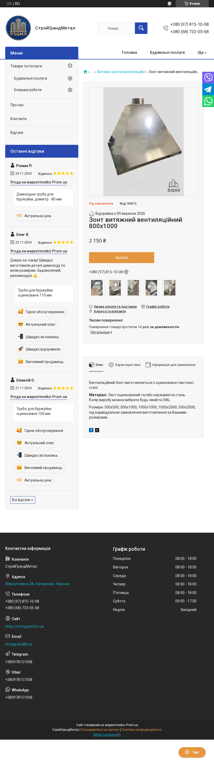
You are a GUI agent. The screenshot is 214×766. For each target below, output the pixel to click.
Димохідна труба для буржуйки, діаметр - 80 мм (39, 196)
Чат (196, 752)
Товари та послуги (26, 66)
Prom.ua (132, 725)
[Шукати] (141, 28)
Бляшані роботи (27, 90)
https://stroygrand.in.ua (24, 626)
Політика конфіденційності (142, 730)
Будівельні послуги (167, 52)
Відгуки (16, 132)
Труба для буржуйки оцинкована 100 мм (33, 411)
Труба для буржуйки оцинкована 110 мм (35, 293)
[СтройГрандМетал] (18, 28)
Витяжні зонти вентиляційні (121, 72)
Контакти (18, 119)
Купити (122, 258)
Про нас (17, 105)
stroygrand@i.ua (18, 644)
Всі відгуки (21, 500)
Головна (129, 52)
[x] (97, 431)
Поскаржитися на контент (100, 730)
